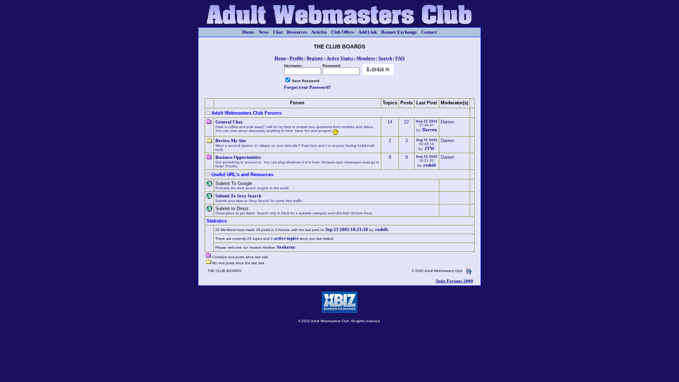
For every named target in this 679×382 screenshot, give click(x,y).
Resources (297, 32)
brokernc (286, 247)
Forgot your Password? (307, 87)
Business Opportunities (238, 157)
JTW (429, 148)
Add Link (367, 32)
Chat (278, 32)
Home (248, 32)
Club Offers (342, 32)
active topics (286, 238)
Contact (429, 32)
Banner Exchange (399, 32)
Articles (319, 32)
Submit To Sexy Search (238, 195)
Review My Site (230, 140)
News (264, 32)
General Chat (228, 122)
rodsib (429, 165)
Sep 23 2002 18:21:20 (346, 229)
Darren (429, 129)
